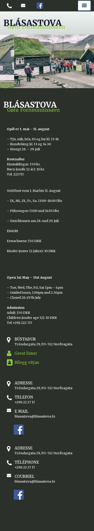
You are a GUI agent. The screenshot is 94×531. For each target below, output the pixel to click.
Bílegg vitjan (27, 362)
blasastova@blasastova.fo (35, 416)
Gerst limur (26, 353)
